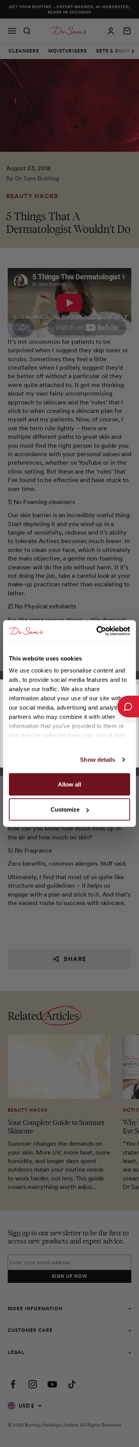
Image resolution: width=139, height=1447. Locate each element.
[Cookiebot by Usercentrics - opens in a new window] (98, 631)
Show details (97, 759)
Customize (65, 809)
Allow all (69, 784)
